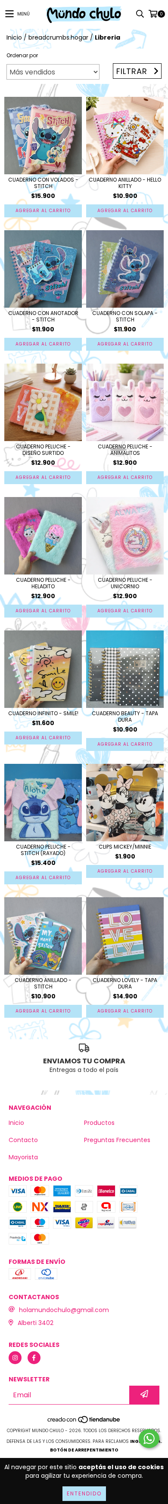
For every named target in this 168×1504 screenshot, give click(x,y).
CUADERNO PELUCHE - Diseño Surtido (43, 449)
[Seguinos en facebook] (34, 1357)
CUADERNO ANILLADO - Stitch (43, 983)
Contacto (23, 1140)
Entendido (84, 1493)
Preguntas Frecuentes (117, 1140)
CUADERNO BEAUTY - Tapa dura (125, 716)
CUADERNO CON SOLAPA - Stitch (125, 316)
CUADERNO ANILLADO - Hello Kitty (125, 182)
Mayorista (23, 1157)
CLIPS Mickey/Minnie (125, 846)
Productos (99, 1122)
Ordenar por (22, 55)
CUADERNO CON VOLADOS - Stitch (43, 182)
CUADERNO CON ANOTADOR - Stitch (43, 316)
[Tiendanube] (84, 1422)
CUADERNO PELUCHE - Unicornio (125, 583)
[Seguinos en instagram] (15, 1357)
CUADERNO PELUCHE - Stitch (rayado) (43, 849)
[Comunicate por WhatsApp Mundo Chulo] (149, 1438)
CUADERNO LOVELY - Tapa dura (125, 983)
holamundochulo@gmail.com (64, 1310)
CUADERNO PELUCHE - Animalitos (125, 449)
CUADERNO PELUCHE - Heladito (43, 583)
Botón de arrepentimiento (84, 1450)
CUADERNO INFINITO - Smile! (43, 713)
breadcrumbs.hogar (58, 37)
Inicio (14, 37)
